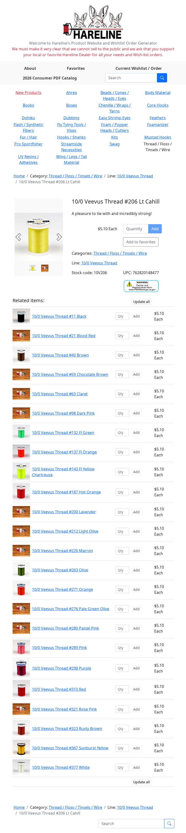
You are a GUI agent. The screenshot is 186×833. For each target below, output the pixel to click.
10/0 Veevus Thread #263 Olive (60, 570)
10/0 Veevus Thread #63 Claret (60, 394)
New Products (28, 92)
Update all (141, 301)
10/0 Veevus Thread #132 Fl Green (63, 432)
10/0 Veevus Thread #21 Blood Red (63, 335)
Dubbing (71, 117)
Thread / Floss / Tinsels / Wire (75, 176)
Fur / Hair (28, 137)
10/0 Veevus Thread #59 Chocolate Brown (70, 374)
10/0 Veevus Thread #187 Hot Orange (66, 492)
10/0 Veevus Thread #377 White (61, 767)
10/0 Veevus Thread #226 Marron (62, 550)
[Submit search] (162, 77)
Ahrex (71, 92)
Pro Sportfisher (28, 144)
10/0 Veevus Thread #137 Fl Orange (64, 452)
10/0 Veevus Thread (135, 176)
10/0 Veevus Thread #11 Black (59, 316)
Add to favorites (140, 242)
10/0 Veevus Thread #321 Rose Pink (64, 709)
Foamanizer (158, 124)
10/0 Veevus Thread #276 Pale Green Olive (70, 608)
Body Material (157, 92)
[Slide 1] (44, 268)
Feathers (158, 117)
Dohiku (28, 117)
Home (19, 176)
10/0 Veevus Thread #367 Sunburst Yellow (70, 748)
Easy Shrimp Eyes (115, 117)
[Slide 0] (32, 268)
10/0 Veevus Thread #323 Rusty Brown (67, 728)
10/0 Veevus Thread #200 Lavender (64, 512)
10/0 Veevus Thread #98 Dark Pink (63, 413)
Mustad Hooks (157, 137)
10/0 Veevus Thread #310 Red (59, 689)
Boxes (71, 105)
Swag (115, 144)
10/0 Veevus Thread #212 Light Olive (65, 531)
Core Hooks (158, 105)
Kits (114, 137)
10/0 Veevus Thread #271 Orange (62, 589)
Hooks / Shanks (71, 137)
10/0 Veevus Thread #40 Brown (60, 355)
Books (28, 105)
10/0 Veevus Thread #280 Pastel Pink (65, 628)
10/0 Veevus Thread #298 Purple (61, 668)
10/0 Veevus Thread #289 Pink (59, 647)
